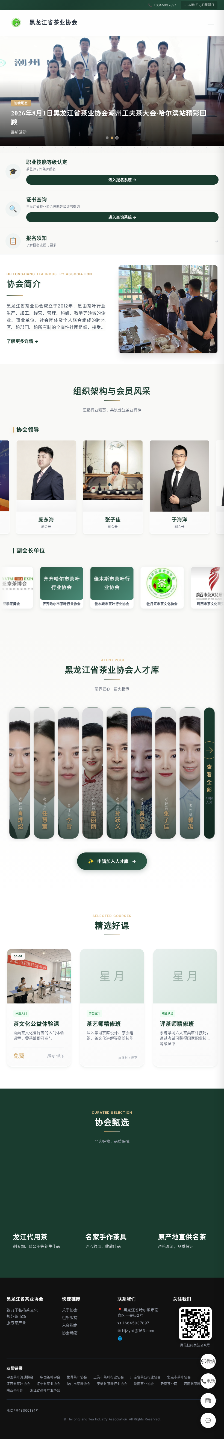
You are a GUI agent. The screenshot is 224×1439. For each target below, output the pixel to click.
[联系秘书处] (208, 1420)
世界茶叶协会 (77, 1377)
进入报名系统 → (122, 179)
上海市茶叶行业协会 (108, 1377)
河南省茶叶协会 (195, 1384)
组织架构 (70, 1317)
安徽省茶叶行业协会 (112, 1384)
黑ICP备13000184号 (23, 1410)
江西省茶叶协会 (18, 1384)
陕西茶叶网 (15, 1390)
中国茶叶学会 (50, 1377)
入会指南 (70, 1325)
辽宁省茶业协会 (48, 1384)
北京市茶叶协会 (179, 1377)
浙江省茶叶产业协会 (45, 1390)
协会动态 (70, 1332)
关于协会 (70, 1309)
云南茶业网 (169, 1384)
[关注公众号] (208, 1400)
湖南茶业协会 (144, 1384)
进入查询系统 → (122, 217)
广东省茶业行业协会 (145, 1377)
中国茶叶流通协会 (20, 1377)
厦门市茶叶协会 (78, 1384)
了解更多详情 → (23, 341)
